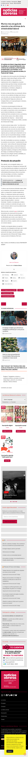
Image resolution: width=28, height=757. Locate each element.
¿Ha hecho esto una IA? (11, 495)
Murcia (21, 290)
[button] (10, 501)
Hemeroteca (4, 716)
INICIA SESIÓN (17, 3)
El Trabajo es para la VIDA (9, 290)
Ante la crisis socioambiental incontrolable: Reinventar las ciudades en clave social (11, 356)
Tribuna (6, 492)
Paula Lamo (7, 497)
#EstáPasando (5, 33)
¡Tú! (5, 540)
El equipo (3, 703)
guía (16, 211)
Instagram (5, 5)
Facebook (1, 5)
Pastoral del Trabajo (8, 293)
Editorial (5, 619)
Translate (13, 402)
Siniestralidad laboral (8, 296)
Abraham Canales (7, 333)
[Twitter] (14, 269)
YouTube (7, 5)
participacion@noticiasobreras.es (11, 635)
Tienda (11, 3)
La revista (3, 1)
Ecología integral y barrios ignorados (11, 548)
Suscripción (14, 1)
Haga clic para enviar (10, 521)
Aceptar (10, 751)
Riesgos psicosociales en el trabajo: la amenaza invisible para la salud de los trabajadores (12, 579)
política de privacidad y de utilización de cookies (12, 740)
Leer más (7, 460)
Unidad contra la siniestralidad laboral (12, 555)
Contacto (8, 1)
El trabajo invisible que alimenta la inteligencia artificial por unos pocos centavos (13, 329)
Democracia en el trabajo (9, 552)
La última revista (5, 3)
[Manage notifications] (25, 754)
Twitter (3, 5)
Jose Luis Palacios (6, 32)
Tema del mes (6, 624)
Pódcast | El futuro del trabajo (12, 567)
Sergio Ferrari (7, 360)
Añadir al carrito (7, 431)
